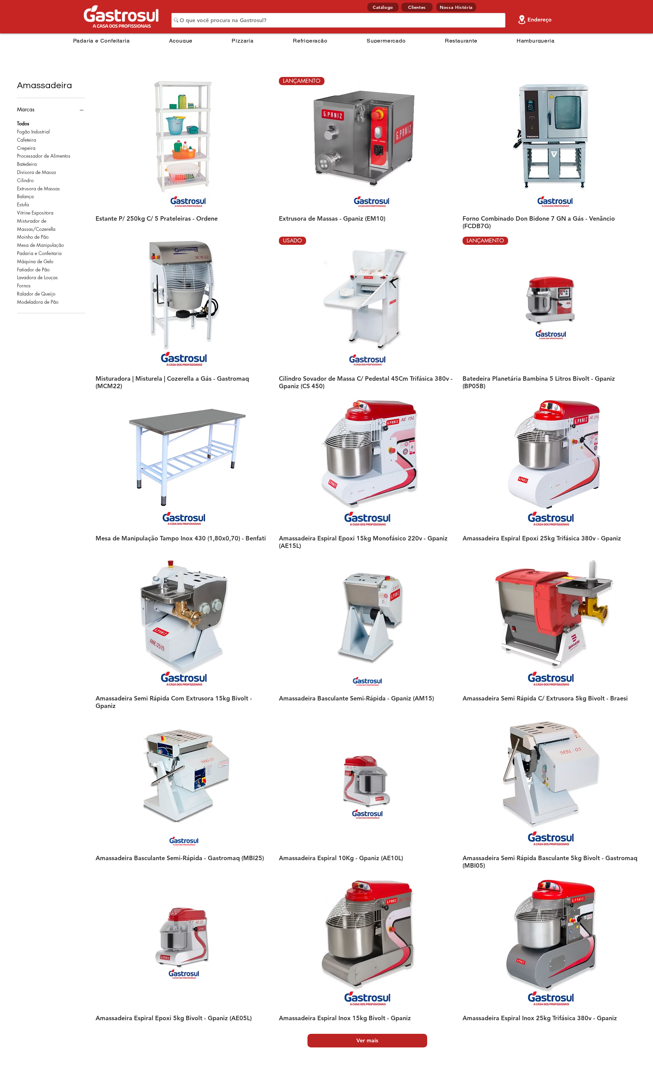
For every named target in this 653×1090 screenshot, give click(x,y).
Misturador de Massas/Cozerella (36, 225)
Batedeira (27, 164)
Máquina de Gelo (35, 261)
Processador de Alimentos (43, 156)
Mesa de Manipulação (40, 245)
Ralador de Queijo (36, 293)
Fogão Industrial (33, 131)
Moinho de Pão (33, 237)
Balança (25, 196)
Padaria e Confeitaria (39, 253)
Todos (23, 123)
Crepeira (26, 148)
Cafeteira (26, 140)
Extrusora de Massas (38, 188)
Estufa (23, 204)
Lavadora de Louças (37, 277)
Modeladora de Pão (37, 302)
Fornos (24, 285)
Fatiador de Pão (33, 269)
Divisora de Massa (36, 172)
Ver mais (367, 1040)
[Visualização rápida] (184, 143)
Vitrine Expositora (35, 212)
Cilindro (25, 180)
